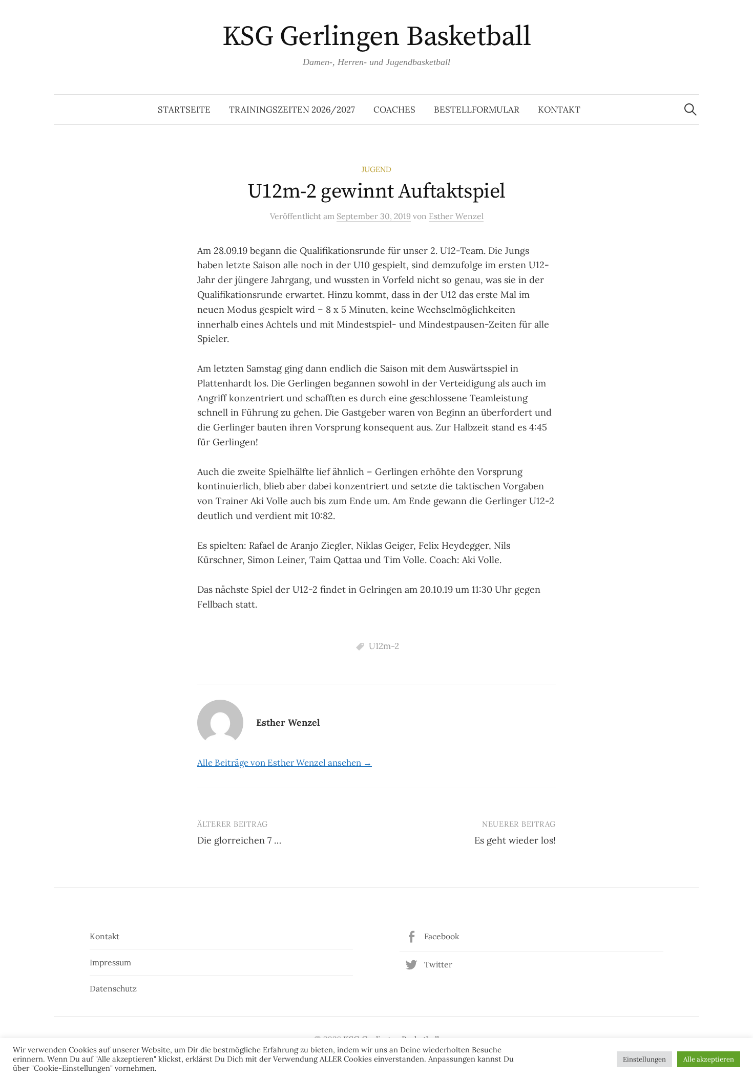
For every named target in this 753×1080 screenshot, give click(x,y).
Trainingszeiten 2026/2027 (292, 109)
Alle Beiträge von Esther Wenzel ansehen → (284, 762)
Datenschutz (113, 988)
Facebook (441, 936)
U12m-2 (384, 646)
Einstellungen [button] (644, 1059)
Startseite (184, 109)
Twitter (438, 964)
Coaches (394, 109)
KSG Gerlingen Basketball (376, 36)
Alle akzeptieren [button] (708, 1059)
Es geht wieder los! (515, 840)
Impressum (110, 962)
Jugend (376, 169)
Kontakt (559, 109)
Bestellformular (476, 109)
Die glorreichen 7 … (239, 840)
